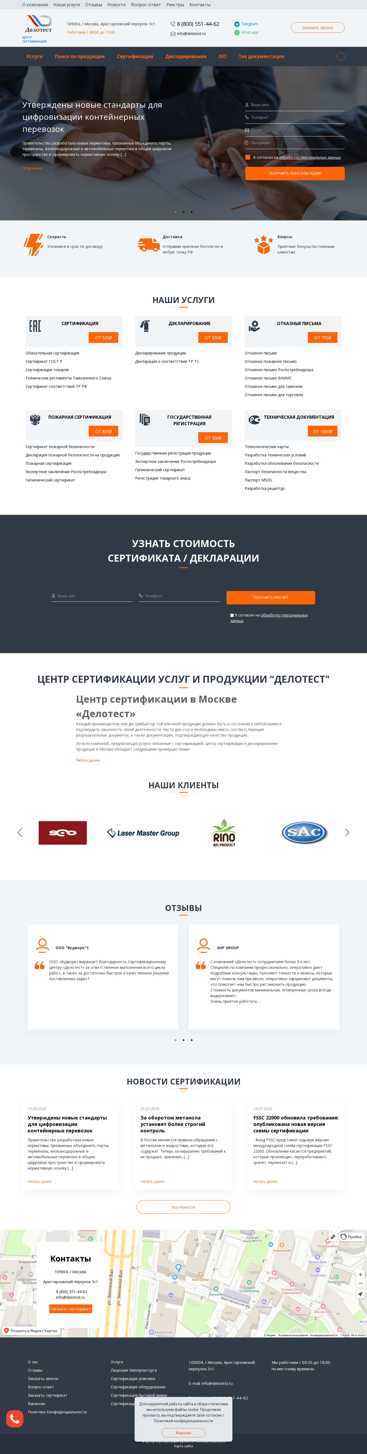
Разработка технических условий (275, 454)
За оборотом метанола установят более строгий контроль (173, 1124)
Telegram (249, 23)
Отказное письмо (261, 352)
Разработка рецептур (265, 488)
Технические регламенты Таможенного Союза (68, 378)
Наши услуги (66, 5)
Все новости (183, 1207)
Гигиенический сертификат (50, 480)
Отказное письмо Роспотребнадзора (279, 369)
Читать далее (88, 760)
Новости (116, 5)
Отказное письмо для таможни (273, 386)
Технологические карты (267, 446)
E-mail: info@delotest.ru (211, 1383)
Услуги (34, 56)
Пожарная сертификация (48, 463)
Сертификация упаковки (133, 1378)
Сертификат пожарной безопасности (60, 446)
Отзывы (93, 5)
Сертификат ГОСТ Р (44, 361)
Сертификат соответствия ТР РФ (56, 386)
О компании (35, 5)
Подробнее (32, 168)
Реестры (175, 5)
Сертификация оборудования (138, 1386)
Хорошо (183, 1433)
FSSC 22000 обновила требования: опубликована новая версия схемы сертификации (296, 1124)
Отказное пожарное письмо (271, 361)
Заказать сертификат (70, 1308)
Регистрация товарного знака (162, 478)
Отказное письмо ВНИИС (268, 378)
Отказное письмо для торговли (274, 394)
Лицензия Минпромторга (134, 1370)
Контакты (199, 5)
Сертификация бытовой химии (139, 1395)
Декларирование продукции (160, 352)
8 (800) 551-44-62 (198, 23)
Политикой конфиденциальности (183, 1421)
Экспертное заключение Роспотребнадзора (66, 471)
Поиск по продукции (80, 56)
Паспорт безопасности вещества (275, 471)
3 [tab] (190, 211)
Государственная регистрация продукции (173, 453)
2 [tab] (182, 211)
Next (347, 833)
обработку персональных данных (310, 157)
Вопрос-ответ (146, 5)
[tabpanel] (183, 143)
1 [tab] (174, 211)
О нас (33, 1361)
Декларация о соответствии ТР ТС (167, 361)
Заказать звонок (318, 27)
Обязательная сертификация (52, 352)
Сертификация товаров (47, 369)
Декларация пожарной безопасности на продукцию (73, 454)
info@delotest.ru (191, 33)
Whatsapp (249, 32)
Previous (20, 833)
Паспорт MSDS (258, 480)
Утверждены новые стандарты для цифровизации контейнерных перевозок (67, 1124)
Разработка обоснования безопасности (282, 463)
